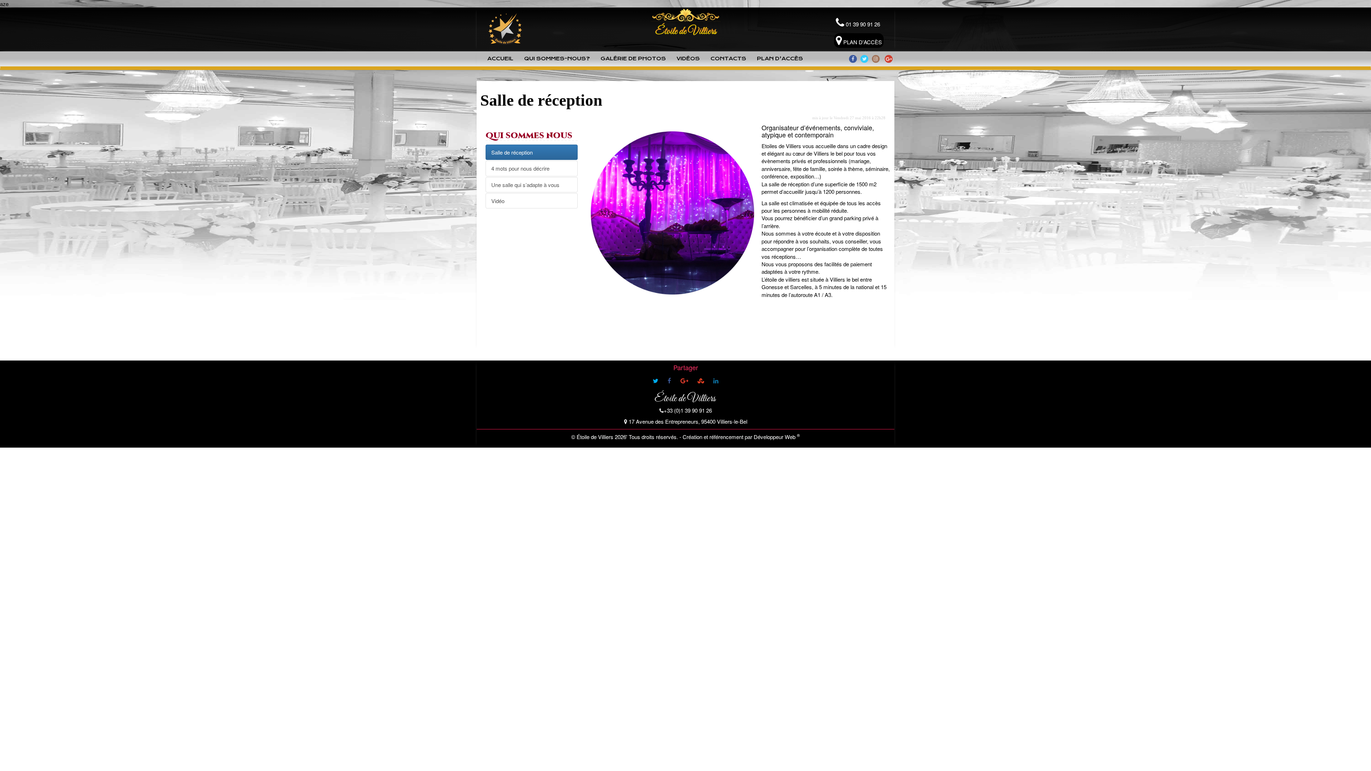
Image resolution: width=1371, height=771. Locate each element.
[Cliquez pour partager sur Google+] (684, 381)
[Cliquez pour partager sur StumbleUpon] (701, 381)
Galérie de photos (633, 58)
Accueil (500, 58)
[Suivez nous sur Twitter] (864, 59)
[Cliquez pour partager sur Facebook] (669, 381)
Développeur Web (774, 436)
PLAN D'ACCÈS (862, 42)
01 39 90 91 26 (862, 24)
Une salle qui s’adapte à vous (525, 184)
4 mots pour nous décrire (520, 168)
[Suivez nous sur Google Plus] (889, 59)
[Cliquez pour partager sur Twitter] (655, 381)
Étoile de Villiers (684, 398)
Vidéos (688, 58)
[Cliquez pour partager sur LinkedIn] (716, 381)
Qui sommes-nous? (557, 58)
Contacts (728, 58)
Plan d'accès (780, 58)
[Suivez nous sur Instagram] (876, 59)
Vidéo (497, 201)
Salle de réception (512, 152)
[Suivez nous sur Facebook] (853, 59)
